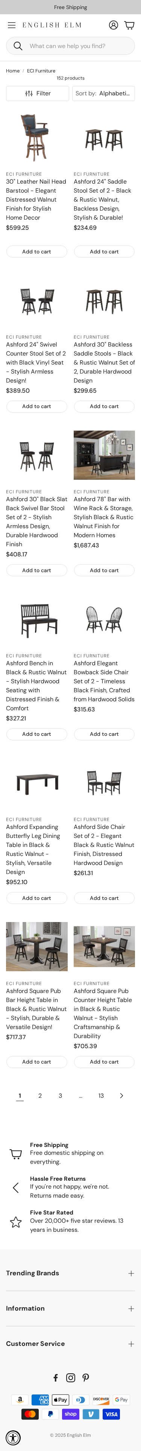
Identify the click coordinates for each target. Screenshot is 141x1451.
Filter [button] (43, 93)
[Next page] (121, 1096)
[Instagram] (70, 1377)
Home (13, 71)
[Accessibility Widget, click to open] (13, 1437)
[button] (70, 45)
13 (101, 1096)
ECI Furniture (41, 71)
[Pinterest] (85, 1377)
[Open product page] (37, 138)
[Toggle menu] (11, 25)
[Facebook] (55, 1377)
